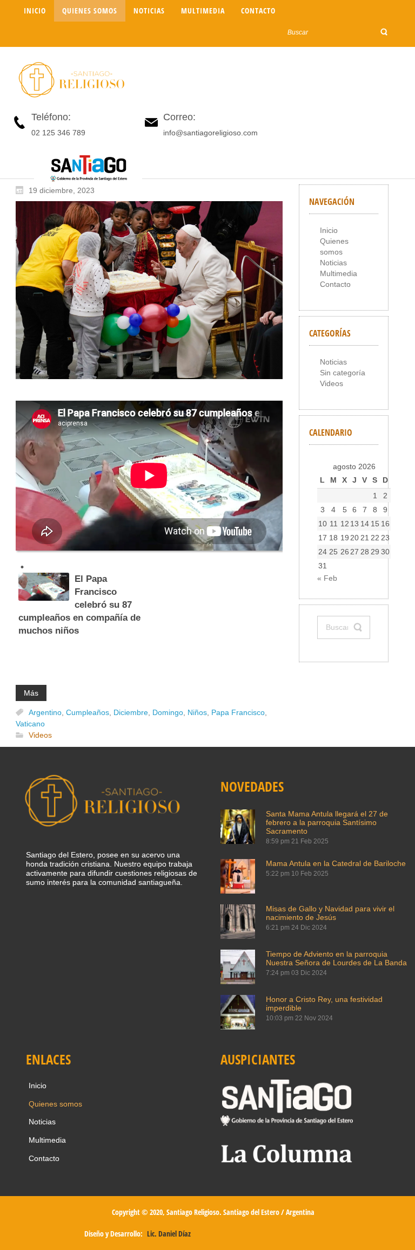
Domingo (167, 712)
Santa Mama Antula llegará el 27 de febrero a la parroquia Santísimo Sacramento (327, 822)
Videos (40, 735)
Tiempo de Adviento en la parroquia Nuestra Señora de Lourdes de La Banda (336, 958)
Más (31, 693)
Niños (197, 712)
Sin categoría (342, 372)
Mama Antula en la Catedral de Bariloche (336, 863)
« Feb (327, 578)
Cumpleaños (87, 712)
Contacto (335, 284)
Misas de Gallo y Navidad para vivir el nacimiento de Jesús (330, 913)
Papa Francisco (238, 712)
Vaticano (30, 723)
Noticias (333, 262)
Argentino (45, 712)
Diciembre (130, 712)
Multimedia (338, 273)
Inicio (329, 230)
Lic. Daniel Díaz (169, 1233)
